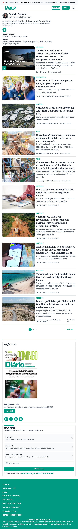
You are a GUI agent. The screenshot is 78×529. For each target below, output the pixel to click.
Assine (5, 492)
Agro (38, 132)
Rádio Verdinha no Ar (11, 2)
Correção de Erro (9, 511)
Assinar (10, 411)
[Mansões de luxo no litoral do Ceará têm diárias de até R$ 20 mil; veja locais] (18, 282)
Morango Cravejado (52, 2)
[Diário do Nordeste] (10, 8)
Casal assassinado (38, 2)
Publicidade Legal (25, 2)
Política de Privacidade (45, 473)
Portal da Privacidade (11, 507)
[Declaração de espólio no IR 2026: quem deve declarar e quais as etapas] (18, 197)
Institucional (7, 500)
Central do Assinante (11, 496)
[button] (3, 8)
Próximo (70, 329)
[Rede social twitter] (16, 419)
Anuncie (5, 484)
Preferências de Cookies (11, 515)
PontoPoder (41, 77)
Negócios (39, 47)
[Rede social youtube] (21, 419)
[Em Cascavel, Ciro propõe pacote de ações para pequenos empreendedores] (18, 88)
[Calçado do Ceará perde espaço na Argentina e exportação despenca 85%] (18, 116)
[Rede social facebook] (11, 419)
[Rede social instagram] (6, 419)
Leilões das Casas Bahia (67, 2)
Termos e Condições (28, 473)
